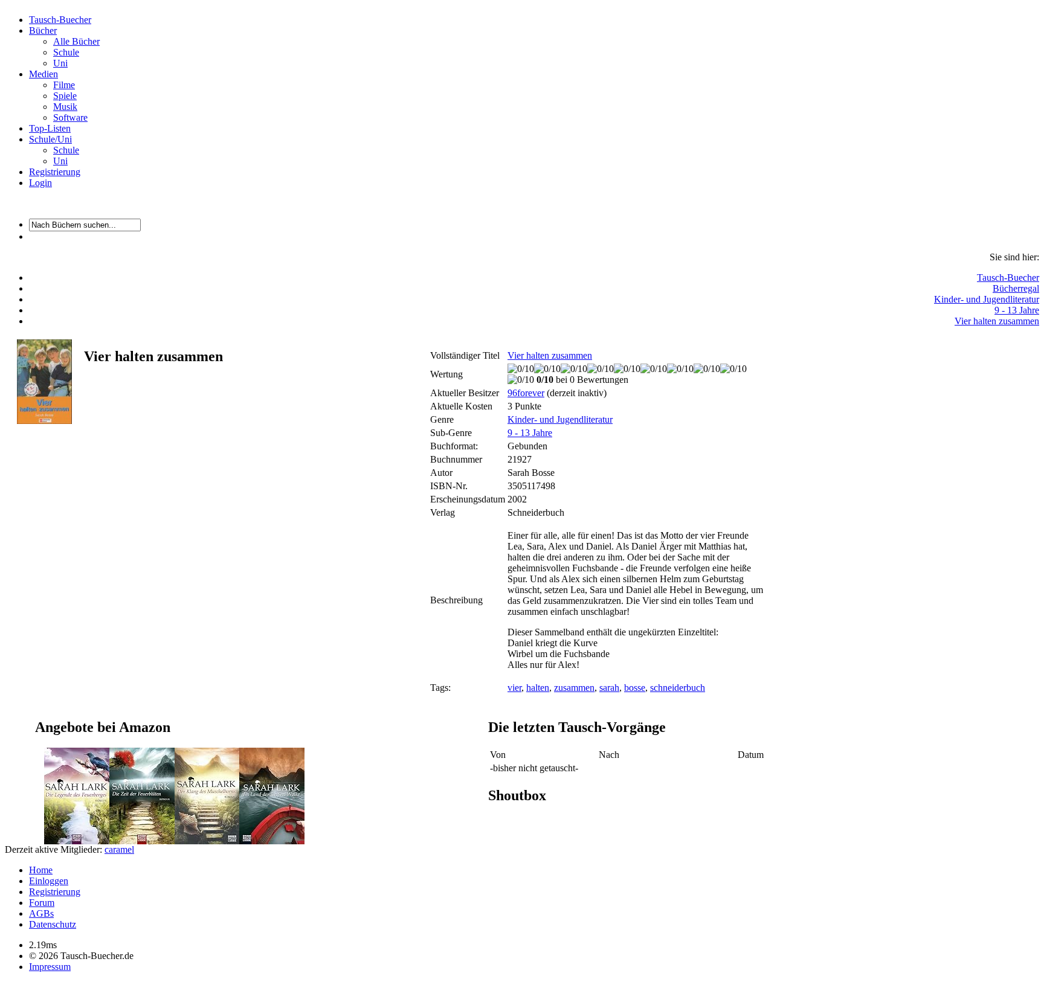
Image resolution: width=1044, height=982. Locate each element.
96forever (525, 393)
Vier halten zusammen (997, 321)
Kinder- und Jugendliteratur (986, 299)
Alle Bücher (76, 41)
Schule (66, 52)
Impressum (50, 966)
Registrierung (54, 172)
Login (40, 183)
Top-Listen (50, 128)
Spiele (65, 96)
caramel (119, 849)
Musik (65, 106)
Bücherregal (1016, 288)
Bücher (43, 30)
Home (41, 870)
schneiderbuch (677, 687)
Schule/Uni (50, 139)
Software (70, 117)
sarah (609, 687)
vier (514, 687)
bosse (634, 687)
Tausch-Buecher (60, 19)
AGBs (41, 913)
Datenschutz (52, 924)
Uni (60, 63)
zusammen (574, 687)
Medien (43, 74)
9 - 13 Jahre (1016, 310)
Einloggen (48, 881)
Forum (41, 902)
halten (537, 687)
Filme (64, 85)
